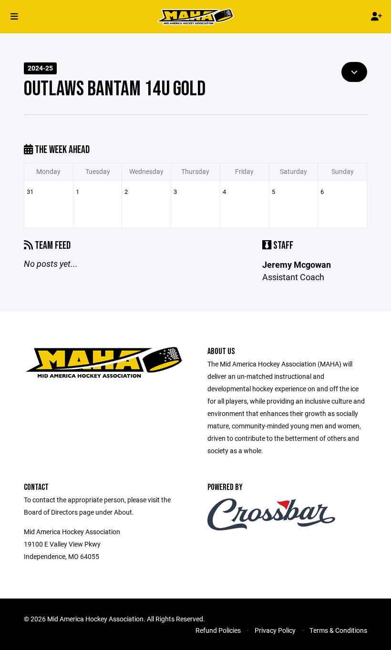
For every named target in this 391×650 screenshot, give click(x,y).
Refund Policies (218, 630)
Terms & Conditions (338, 630)
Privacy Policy (275, 630)
